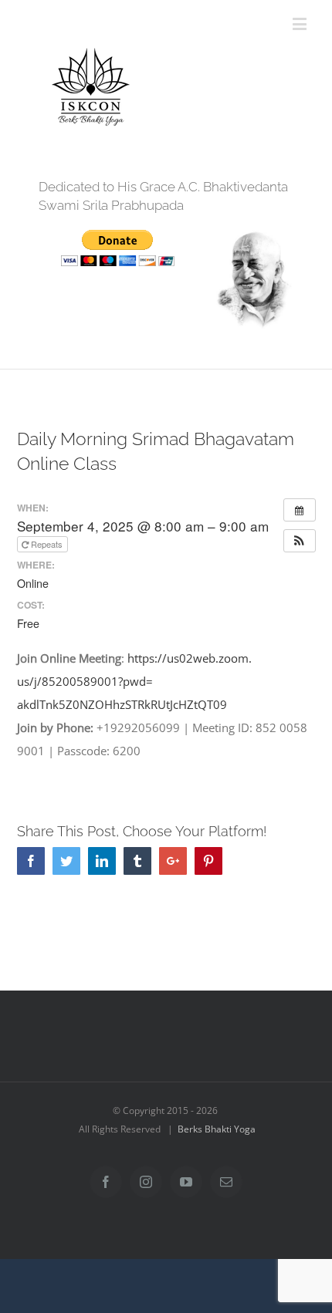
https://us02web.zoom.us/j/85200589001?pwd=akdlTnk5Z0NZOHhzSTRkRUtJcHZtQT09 (134, 681)
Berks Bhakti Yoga (217, 1129)
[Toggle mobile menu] (301, 23)
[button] (299, 541)
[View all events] (299, 509)
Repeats (47, 544)
